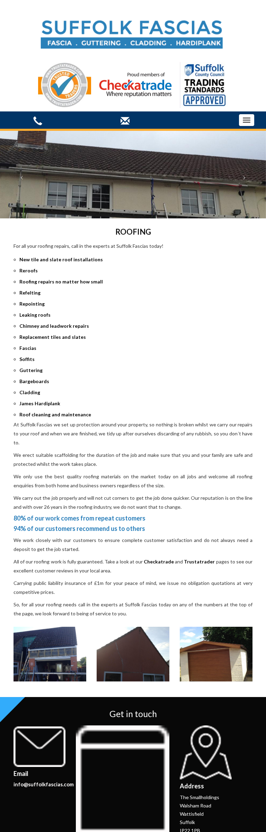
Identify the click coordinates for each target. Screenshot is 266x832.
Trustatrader (199, 561)
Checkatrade (159, 561)
